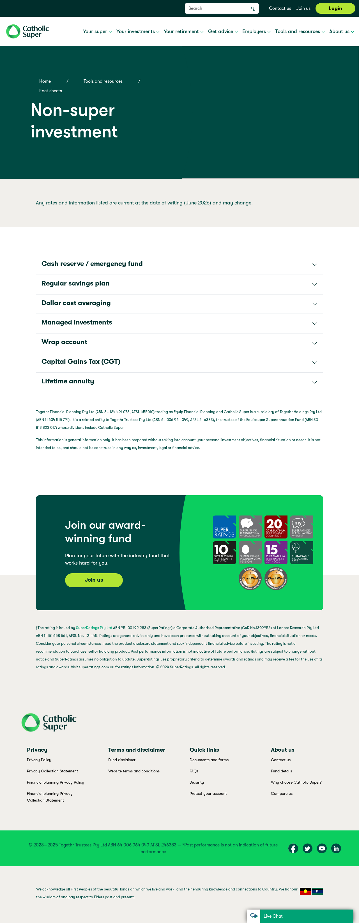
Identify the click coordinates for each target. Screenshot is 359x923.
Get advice (221, 31)
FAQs (194, 771)
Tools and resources (298, 31)
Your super (96, 31)
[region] (179, 895)
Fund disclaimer (121, 760)
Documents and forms (209, 760)
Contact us (280, 8)
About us (340, 31)
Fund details (281, 771)
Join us (303, 8)
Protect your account (208, 793)
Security (197, 782)
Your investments (136, 31)
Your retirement (182, 31)
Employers (254, 31)
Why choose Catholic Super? (296, 782)
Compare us (282, 793)
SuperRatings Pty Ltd (94, 628)
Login (335, 8)
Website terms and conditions (134, 771)
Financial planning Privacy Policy (55, 782)
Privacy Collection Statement (52, 771)
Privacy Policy (39, 760)
